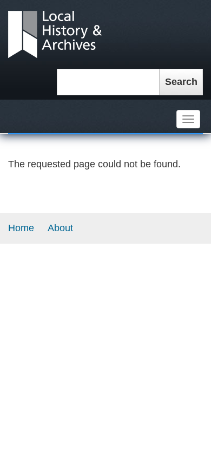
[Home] (55, 33)
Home (21, 228)
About (60, 228)
